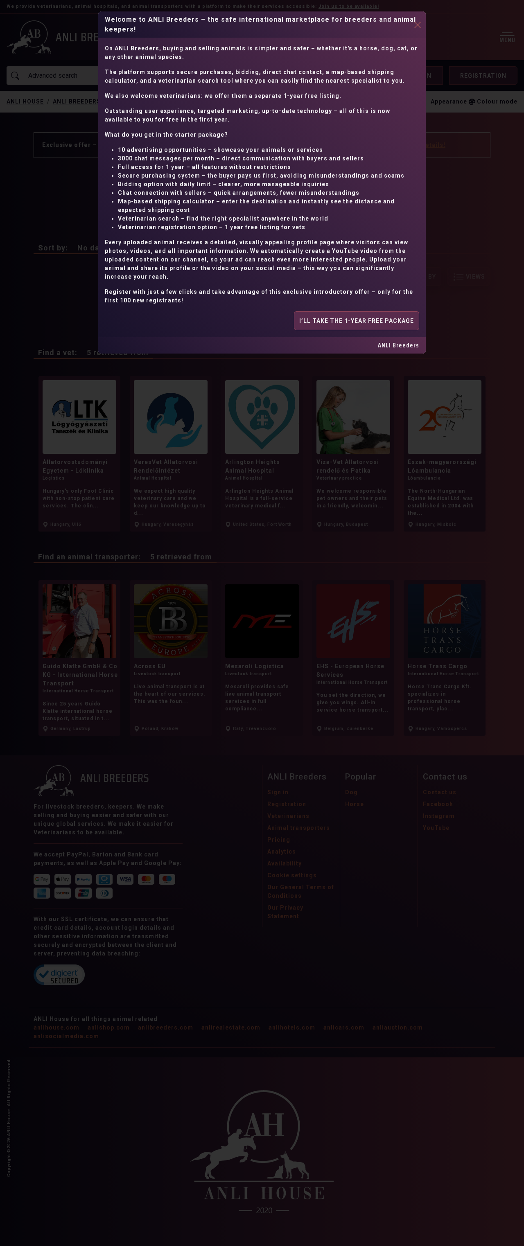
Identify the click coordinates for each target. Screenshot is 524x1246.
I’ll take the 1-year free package (356, 321)
